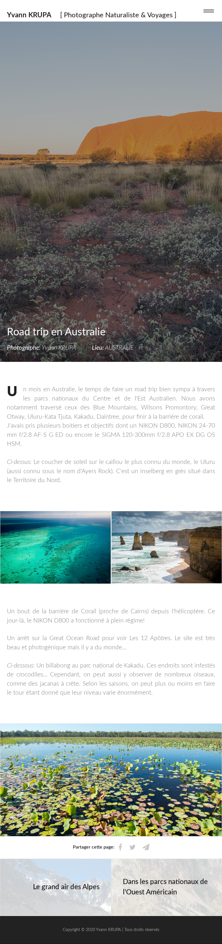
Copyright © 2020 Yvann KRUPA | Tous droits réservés (111, 930)
